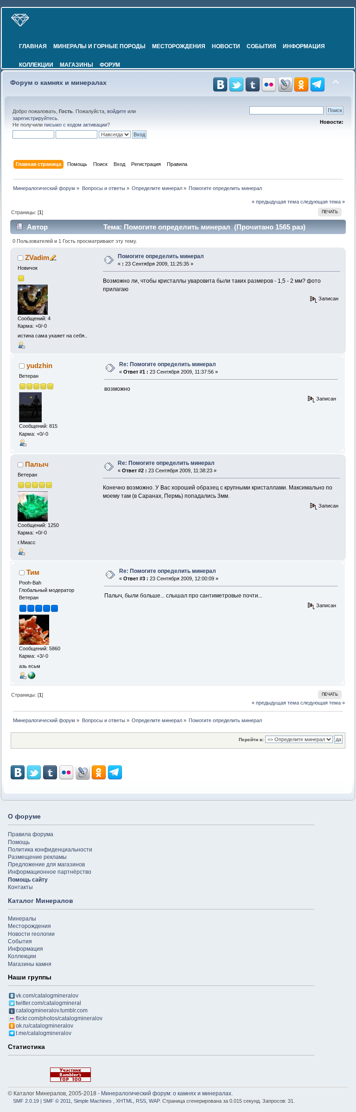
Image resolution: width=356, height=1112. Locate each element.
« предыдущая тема (275, 201)
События (261, 46)
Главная (33, 46)
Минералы (22, 918)
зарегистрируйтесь (35, 118)
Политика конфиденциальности (50, 849)
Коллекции (36, 65)
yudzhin (39, 365)
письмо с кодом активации (75, 124)
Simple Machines (93, 1101)
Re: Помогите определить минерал (167, 364)
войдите (116, 111)
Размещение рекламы (37, 857)
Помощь (19, 842)
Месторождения (178, 46)
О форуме (24, 816)
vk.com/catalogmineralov (47, 995)
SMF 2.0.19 (26, 1101)
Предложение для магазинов (46, 864)
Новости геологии (31, 934)
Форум (110, 65)
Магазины (76, 65)
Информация (304, 46)
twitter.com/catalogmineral (48, 1003)
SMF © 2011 (57, 1101)
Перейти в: (251, 739)
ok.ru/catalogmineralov (44, 1026)
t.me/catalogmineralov (43, 1033)
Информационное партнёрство (49, 872)
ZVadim (37, 257)
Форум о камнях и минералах (58, 82)
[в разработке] (31, 675)
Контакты (20, 887)
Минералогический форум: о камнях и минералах (166, 1093)
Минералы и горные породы (99, 46)
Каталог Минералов (40, 900)
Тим (32, 572)
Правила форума (30, 834)
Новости (226, 46)
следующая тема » (322, 201)
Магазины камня (29, 964)
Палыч (37, 464)
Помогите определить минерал (161, 256)
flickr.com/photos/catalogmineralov (59, 1018)
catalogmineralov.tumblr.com (52, 1010)
